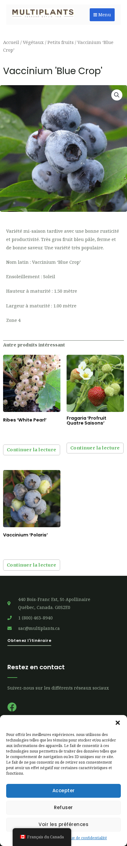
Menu (104, 15)
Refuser (63, 807)
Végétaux (33, 42)
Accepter (63, 790)
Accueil (11, 42)
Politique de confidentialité (83, 837)
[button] (118, 723)
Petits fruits (60, 42)
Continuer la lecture (31, 450)
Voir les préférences (63, 824)
